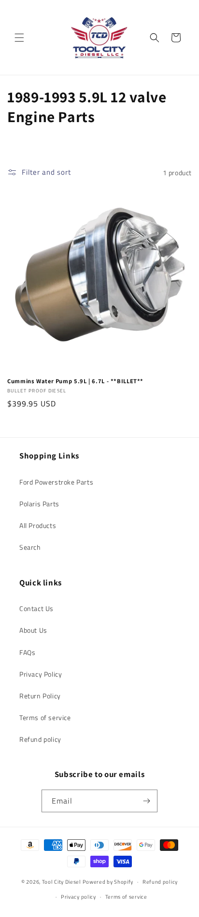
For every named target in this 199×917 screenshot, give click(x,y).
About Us (33, 630)
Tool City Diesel (61, 882)
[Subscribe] (146, 801)
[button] (19, 37)
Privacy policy (78, 897)
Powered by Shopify (108, 882)
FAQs (27, 652)
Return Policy (40, 696)
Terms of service (45, 717)
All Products (37, 525)
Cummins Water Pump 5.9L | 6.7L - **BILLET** (75, 381)
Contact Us (36, 608)
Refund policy (40, 739)
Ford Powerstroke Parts (56, 482)
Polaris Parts (39, 504)
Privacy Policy (40, 674)
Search (30, 547)
